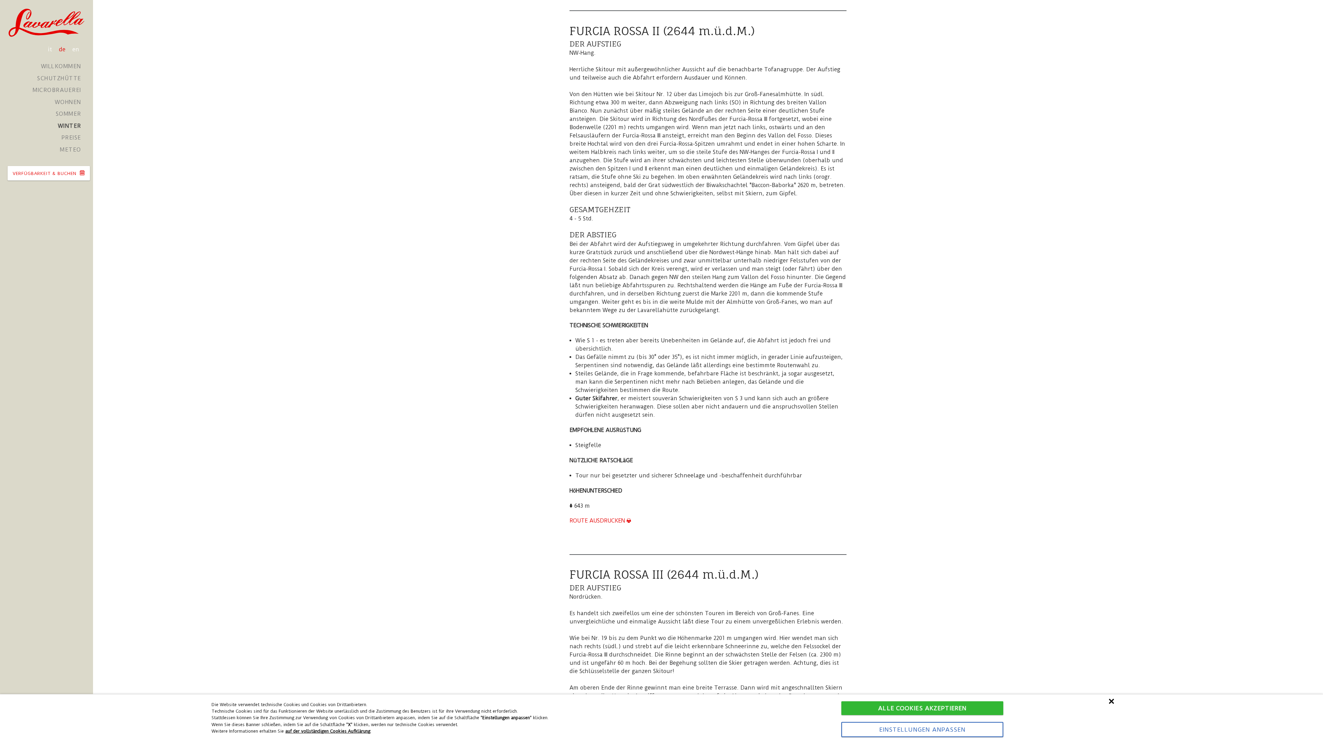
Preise (71, 137)
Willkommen (61, 66)
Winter (69, 126)
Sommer (68, 114)
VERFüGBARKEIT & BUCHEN (45, 173)
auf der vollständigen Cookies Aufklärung (327, 731)
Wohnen (68, 102)
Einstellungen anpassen (922, 729)
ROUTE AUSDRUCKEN (598, 520)
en (75, 49)
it (51, 49)
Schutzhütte (59, 78)
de (63, 49)
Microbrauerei (57, 90)
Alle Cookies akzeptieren (922, 708)
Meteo (70, 149)
